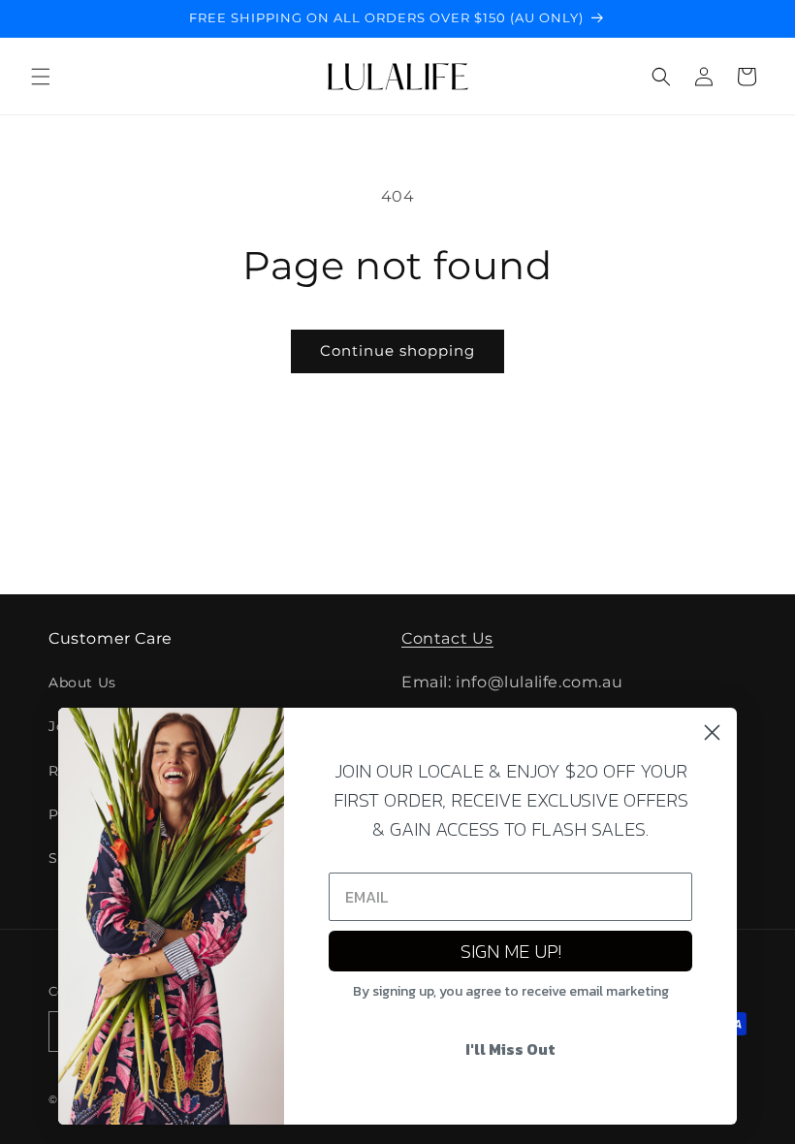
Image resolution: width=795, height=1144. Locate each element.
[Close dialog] (712, 732)
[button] (40, 76)
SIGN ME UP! (511, 951)
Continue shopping (397, 350)
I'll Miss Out (510, 1049)
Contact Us (447, 638)
